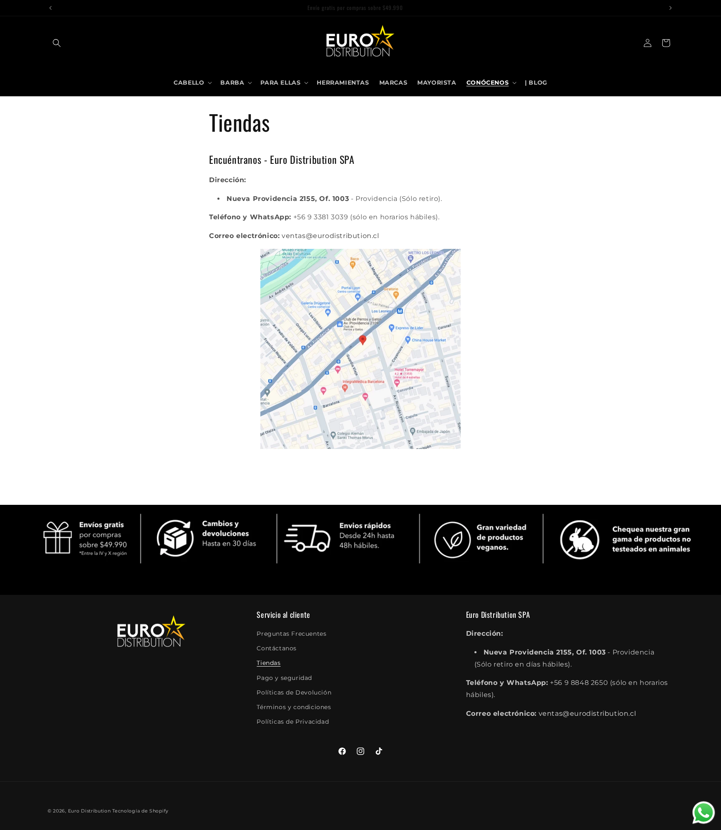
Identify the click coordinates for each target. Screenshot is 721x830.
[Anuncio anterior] (50, 8)
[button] (57, 43)
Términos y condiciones (294, 707)
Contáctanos (277, 648)
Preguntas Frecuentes (291, 633)
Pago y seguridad (284, 678)
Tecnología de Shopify (140, 811)
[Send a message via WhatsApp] (704, 813)
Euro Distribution (89, 811)
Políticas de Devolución (294, 692)
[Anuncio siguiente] (670, 8)
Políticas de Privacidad (293, 721)
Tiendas (268, 663)
